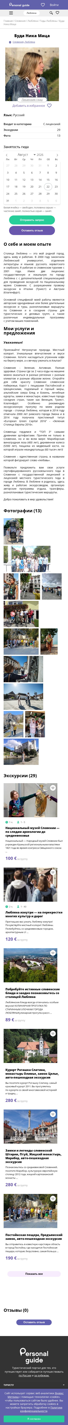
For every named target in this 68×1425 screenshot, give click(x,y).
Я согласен (34, 1418)
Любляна (33, 20)
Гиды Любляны (48, 20)
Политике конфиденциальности (41, 1409)
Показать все (34, 1273)
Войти (54, 5)
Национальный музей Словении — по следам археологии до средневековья (32, 832)
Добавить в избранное (29, 106)
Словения (20, 20)
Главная (8, 20)
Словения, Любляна (24, 41)
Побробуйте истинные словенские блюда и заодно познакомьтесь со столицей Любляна (32, 993)
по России (25, 1375)
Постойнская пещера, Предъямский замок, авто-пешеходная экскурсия (33, 1237)
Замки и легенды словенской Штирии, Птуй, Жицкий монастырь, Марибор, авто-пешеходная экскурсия (33, 1156)
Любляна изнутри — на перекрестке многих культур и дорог (34, 914)
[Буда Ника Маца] (32, 74)
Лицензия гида (32, 100)
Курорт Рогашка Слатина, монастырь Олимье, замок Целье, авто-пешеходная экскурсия (32, 1073)
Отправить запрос (32, 219)
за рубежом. (41, 1375)
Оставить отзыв (32, 230)
